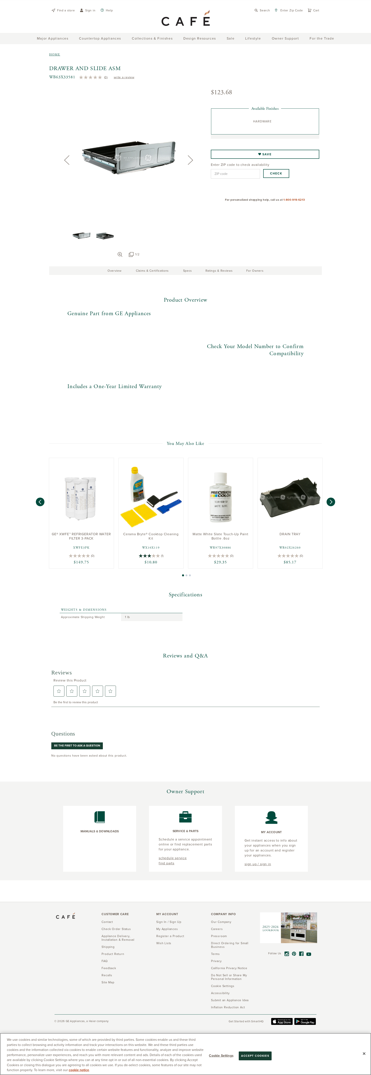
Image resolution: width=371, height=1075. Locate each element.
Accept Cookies (255, 1055)
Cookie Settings (221, 1055)
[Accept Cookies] (364, 1053)
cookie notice (79, 1070)
